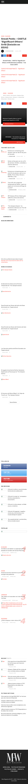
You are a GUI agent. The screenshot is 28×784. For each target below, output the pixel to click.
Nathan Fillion (21, 95)
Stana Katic (4, 99)
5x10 (5, 95)
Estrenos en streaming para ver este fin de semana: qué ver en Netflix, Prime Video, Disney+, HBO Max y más (17, 174)
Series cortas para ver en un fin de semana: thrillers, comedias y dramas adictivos (17, 162)
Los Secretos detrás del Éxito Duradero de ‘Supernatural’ (13, 349)
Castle (8, 95)
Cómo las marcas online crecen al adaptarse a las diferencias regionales (17, 677)
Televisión (10, 93)
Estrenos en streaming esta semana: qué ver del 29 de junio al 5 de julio (17, 152)
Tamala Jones (11, 99)
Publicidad (14, 771)
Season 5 (16, 97)
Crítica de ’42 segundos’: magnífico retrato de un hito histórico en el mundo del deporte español (16, 513)
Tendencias (4, 594)
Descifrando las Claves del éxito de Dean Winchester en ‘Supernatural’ (13, 306)
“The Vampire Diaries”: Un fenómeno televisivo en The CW (17, 206)
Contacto (21, 769)
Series (4, 93)
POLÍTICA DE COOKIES (10, 769)
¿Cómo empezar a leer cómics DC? (11, 620)
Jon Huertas (14, 95)
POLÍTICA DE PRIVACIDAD (18, 767)
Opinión (3, 570)
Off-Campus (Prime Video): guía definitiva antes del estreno (17, 196)
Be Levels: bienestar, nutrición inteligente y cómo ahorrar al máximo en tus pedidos (13, 714)
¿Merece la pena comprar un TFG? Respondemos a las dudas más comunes (16, 685)
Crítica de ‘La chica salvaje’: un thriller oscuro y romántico (17, 505)
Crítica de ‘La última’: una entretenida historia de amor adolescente (17, 490)
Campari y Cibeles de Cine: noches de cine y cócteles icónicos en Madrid (17, 670)
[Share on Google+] (7, 55)
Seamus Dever (9, 97)
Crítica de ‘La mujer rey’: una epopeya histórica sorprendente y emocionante (17, 498)
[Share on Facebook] (2, 55)
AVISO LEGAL (6, 767)
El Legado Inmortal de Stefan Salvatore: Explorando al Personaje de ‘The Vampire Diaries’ (13, 371)
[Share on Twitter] (5, 55)
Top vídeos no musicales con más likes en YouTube (13, 597)
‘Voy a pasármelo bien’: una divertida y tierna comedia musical (17, 520)
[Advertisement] (14, 20)
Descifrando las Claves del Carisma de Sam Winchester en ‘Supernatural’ (13, 327)
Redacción (12, 156)
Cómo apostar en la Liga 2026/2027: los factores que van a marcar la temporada (17, 663)
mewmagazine (9, 51)
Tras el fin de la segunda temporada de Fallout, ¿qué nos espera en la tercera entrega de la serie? (17, 185)
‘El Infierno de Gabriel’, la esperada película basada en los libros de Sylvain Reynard (13, 549)
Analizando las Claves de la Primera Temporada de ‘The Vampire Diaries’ (11, 284)
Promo (3, 97)
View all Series (13, 402)
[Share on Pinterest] (10, 55)
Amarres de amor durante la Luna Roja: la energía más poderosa (13, 573)
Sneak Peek (21, 97)
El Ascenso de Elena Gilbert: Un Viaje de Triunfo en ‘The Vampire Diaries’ (12, 394)
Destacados (4, 618)
